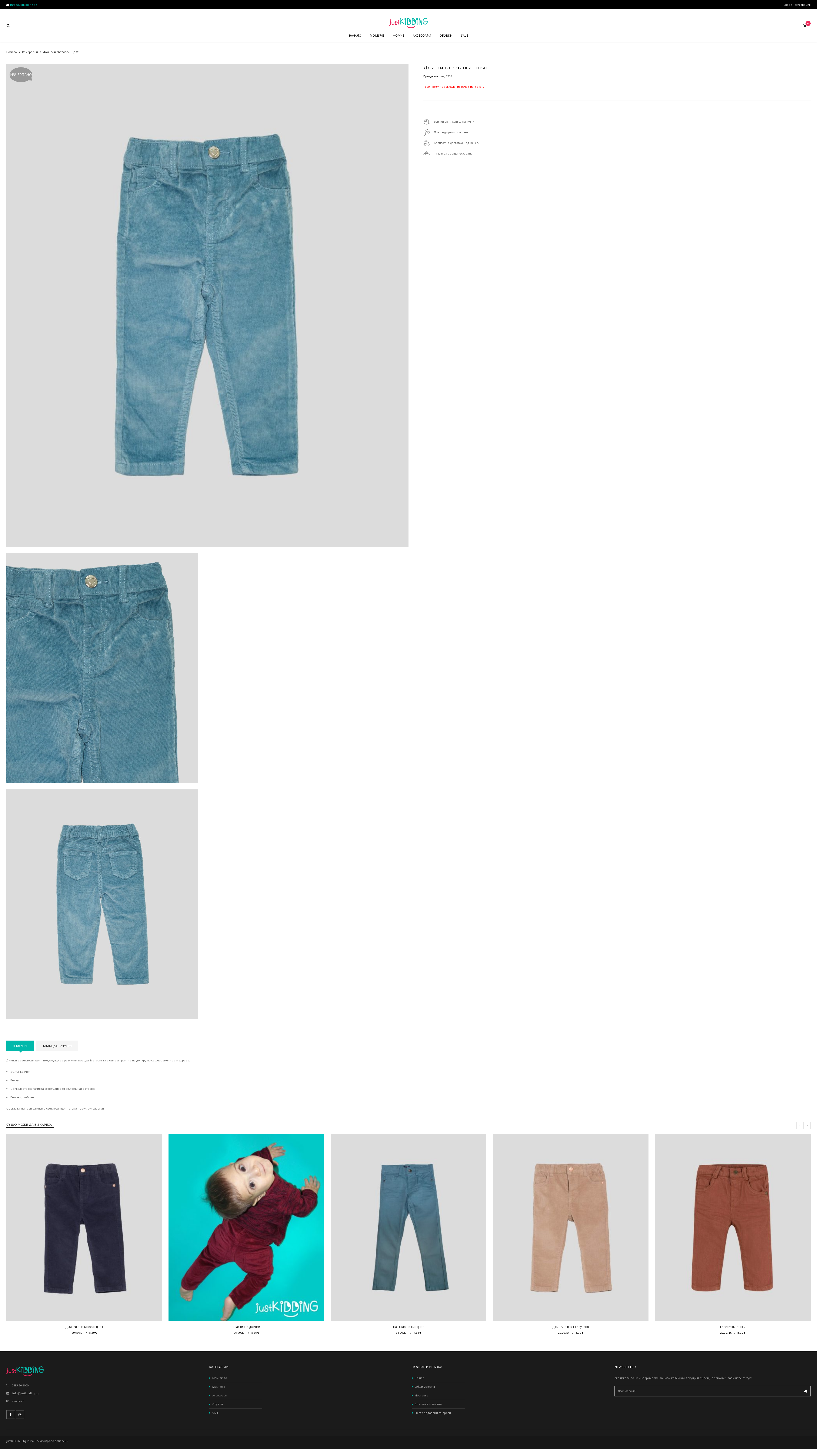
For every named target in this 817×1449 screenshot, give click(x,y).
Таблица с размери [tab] (57, 1046)
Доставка (421, 1395)
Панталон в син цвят (408, 1327)
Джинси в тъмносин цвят (84, 1327)
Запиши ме (805, 1391)
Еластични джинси (246, 1327)
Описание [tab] (20, 1046)
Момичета (219, 1378)
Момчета (218, 1387)
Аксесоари (219, 1395)
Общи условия (425, 1387)
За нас (419, 1378)
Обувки (217, 1404)
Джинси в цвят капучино (570, 1327)
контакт (18, 1401)
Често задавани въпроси (433, 1413)
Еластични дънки (733, 1327)
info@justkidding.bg (23, 5)
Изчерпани (30, 52)
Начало (11, 52)
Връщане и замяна (428, 1404)
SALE (215, 1413)
